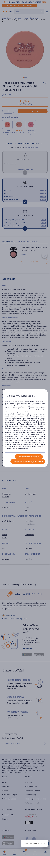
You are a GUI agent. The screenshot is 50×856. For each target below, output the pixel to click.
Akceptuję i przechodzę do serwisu (28, 461)
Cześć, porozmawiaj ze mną (34, 843)
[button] (46, 841)
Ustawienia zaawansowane (28, 457)
